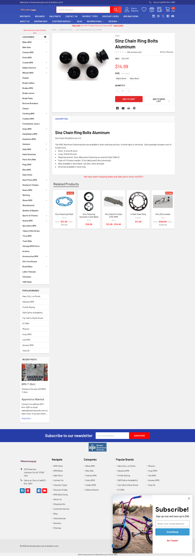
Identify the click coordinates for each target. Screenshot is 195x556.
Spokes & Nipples (30, 210)
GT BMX (25, 323)
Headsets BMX (29, 139)
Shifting (26, 195)
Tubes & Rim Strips (31, 231)
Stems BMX (27, 220)
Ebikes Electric (29, 67)
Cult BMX (26, 339)
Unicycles (26, 276)
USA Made (27, 282)
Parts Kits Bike (29, 159)
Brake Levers (28, 93)
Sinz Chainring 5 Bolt (64, 214)
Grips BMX (27, 129)
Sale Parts (55, 16)
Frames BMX (28, 52)
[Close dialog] (189, 498)
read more (26, 418)
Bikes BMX (27, 42)
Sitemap (57, 528)
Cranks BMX (27, 62)
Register (134, 11)
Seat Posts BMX (29, 180)
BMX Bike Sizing (131, 16)
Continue (172, 532)
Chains (25, 108)
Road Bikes (27, 266)
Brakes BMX (27, 88)
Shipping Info (40, 21)
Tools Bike (27, 241)
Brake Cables (28, 83)
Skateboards (28, 205)
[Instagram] (153, 16)
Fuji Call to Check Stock (32, 318)
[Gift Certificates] (153, 9)
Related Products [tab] (66, 184)
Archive (25, 251)
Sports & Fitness (30, 215)
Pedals (25, 78)
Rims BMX (26, 169)
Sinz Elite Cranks (162, 214)
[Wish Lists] (146, 9)
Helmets (26, 144)
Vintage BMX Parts (31, 246)
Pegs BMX (26, 164)
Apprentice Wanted (33, 399)
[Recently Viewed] (161, 9)
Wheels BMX (27, 73)
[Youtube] (172, 16)
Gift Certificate (29, 261)
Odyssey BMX (28, 301)
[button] (97, 447)
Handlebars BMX (29, 134)
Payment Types (90, 16)
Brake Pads (27, 98)
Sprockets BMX (29, 225)
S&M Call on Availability (32, 312)
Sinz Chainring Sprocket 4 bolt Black (88, 215)
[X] (163, 16)
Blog (79, 21)
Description (61, 119)
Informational (94, 21)
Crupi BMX (26, 334)
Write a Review (166, 52)
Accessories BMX (30, 256)
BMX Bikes (40, 16)
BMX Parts (25, 16)
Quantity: (120, 85)
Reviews (113, 21)
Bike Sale (26, 47)
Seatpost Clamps (30, 185)
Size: (122, 73)
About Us (24, 21)
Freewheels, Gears (31, 124)
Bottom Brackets (30, 103)
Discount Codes (110, 16)
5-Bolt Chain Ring (138, 214)
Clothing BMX (28, 113)
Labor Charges (29, 271)
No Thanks (172, 540)
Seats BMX (27, 190)
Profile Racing (28, 307)
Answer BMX (28, 345)
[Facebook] (168, 16)
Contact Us (71, 16)
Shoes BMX (27, 200)
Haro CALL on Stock (31, 296)
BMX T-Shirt (28, 384)
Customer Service (61, 21)
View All (25, 350)
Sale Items (27, 175)
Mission (25, 329)
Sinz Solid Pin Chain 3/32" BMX (113, 215)
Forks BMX (27, 57)
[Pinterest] (158, 16)
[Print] (128, 108)
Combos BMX (28, 118)
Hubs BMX (26, 149)
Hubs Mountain (29, 154)
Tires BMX (27, 236)
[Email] (123, 108)
